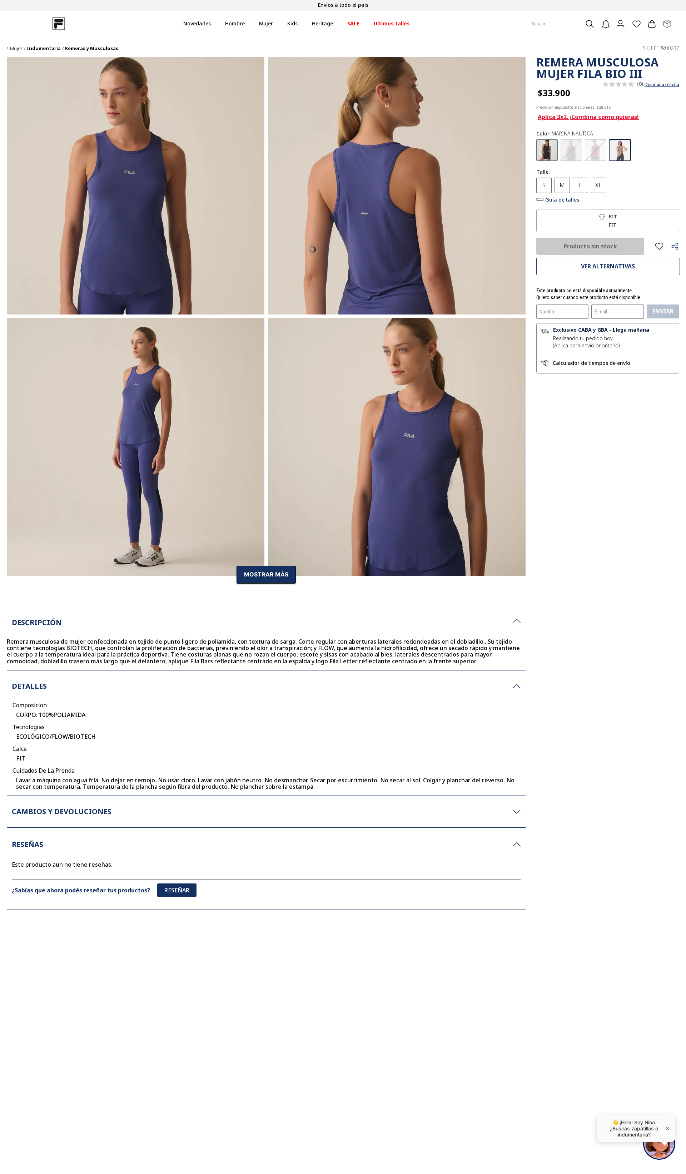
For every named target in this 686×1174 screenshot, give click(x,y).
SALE (353, 23)
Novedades (197, 23)
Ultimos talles (392, 23)
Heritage (322, 23)
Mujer (266, 23)
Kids (292, 23)
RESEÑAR (176, 890)
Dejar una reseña (662, 84)
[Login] (621, 24)
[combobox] (564, 24)
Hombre (235, 23)
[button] (547, 150)
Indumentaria (44, 48)
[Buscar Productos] (592, 24)
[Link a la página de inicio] (7, 48)
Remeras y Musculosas (91, 48)
